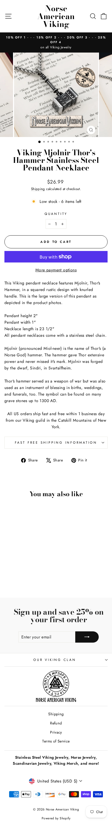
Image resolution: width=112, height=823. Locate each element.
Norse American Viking (56, 16)
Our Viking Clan (54, 660)
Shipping (38, 188)
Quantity (56, 214)
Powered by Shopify (56, 818)
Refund (56, 723)
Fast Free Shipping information (56, 442)
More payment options (56, 270)
